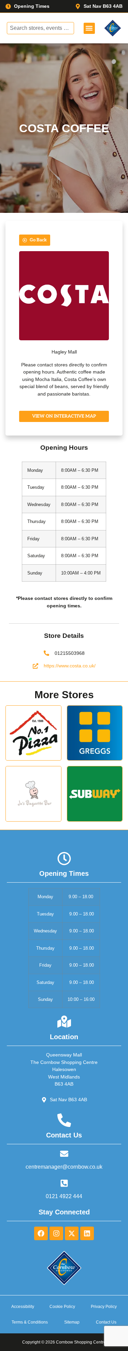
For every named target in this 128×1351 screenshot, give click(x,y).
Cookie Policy (62, 1306)
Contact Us (106, 1322)
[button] (89, 28)
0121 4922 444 (64, 1196)
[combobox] (40, 28)
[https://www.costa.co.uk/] (35, 666)
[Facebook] (41, 1233)
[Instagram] (56, 1233)
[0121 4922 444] (64, 1183)
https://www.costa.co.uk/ (70, 665)
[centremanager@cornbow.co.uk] (64, 1154)
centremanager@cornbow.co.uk (64, 1167)
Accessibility (22, 1306)
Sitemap (72, 1322)
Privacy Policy (104, 1306)
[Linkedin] (87, 1233)
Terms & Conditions (30, 1322)
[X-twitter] (72, 1233)
